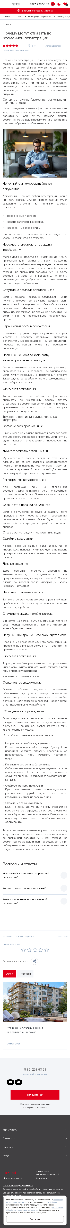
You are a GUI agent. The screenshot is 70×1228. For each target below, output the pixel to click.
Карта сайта (41, 1178)
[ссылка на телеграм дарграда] (34, 1082)
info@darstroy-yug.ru (12, 1178)
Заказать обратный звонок (35, 1074)
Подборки (25, 973)
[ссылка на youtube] (10, 1082)
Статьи (19, 16)
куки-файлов (51, 1202)
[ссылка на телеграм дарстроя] (26, 1082)
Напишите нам (35, 1094)
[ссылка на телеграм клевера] (43, 1082)
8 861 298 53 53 (39, 4)
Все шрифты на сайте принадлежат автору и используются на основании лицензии (31, 1194)
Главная (6, 16)
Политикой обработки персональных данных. (34, 1208)
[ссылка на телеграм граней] (51, 1082)
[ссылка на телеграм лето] (59, 1082)
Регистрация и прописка (39, 16)
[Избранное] (65, 4)
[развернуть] (63, 875)
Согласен (35, 1219)
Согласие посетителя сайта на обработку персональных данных (33, 1189)
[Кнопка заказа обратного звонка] (53, 4)
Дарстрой (56, 45)
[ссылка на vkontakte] (18, 1082)
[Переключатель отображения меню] (4, 4)
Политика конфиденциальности (18, 1185)
